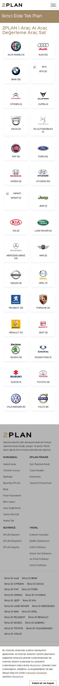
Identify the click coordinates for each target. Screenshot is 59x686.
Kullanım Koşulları (39, 535)
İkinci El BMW (29, 578)
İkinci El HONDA (13, 595)
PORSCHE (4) (43, 308)
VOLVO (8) (43, 407)
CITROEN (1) (16, 104)
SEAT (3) (43, 333)
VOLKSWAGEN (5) (16, 407)
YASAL (34, 528)
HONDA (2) (16, 181)
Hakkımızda (9, 464)
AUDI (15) (43, 55)
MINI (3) (43, 256)
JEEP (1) (43, 206)
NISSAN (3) (16, 283)
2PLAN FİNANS (39, 457)
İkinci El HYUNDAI (35, 595)
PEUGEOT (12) (16, 308)
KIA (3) (16, 231)
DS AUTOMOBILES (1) (43, 130)
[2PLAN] (12, 5)
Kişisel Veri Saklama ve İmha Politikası (40, 556)
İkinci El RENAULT (38, 617)
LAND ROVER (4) (43, 231)
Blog (5, 489)
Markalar (8, 477)
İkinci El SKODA (13, 623)
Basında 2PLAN (11, 483)
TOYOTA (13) (43, 382)
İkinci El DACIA (35, 584)
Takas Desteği (11, 514)
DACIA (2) (16, 129)
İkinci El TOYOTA (13, 628)
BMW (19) (15, 80)
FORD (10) (43, 157)
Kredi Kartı (35, 477)
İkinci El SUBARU (34, 623)
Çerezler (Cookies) (36, 673)
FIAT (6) (16, 157)
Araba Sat (8, 521)
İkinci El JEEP (12, 601)
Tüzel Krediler (37, 471)
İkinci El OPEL (29, 612)
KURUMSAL (10, 457)
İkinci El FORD (30, 589)
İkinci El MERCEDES (43, 606)
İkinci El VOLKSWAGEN (39, 628)
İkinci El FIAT (11, 589)
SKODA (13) (16, 357)
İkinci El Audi (11, 578)
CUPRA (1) (43, 104)
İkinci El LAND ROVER (16, 606)
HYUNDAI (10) (43, 181)
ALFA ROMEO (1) (16, 55)
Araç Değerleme (12, 508)
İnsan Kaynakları (12, 496)
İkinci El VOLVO (13, 634)
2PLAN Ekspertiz (12, 541)
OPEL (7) (43, 283)
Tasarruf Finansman (41, 483)
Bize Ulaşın (9, 502)
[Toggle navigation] (53, 5)
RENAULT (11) (15, 333)
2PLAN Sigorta (11, 547)
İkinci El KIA (29, 601)
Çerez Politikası (38, 565)
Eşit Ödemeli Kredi (39, 464)
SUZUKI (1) (16, 382)
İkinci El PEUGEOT (14, 617)
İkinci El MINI (11, 612)
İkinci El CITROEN (14, 584)
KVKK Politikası (38, 547)
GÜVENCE (9, 528)
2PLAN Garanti (11, 535)
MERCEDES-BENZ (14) (16, 257)
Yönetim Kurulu (11, 471)
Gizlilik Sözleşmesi (39, 541)
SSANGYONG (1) (43, 357)
